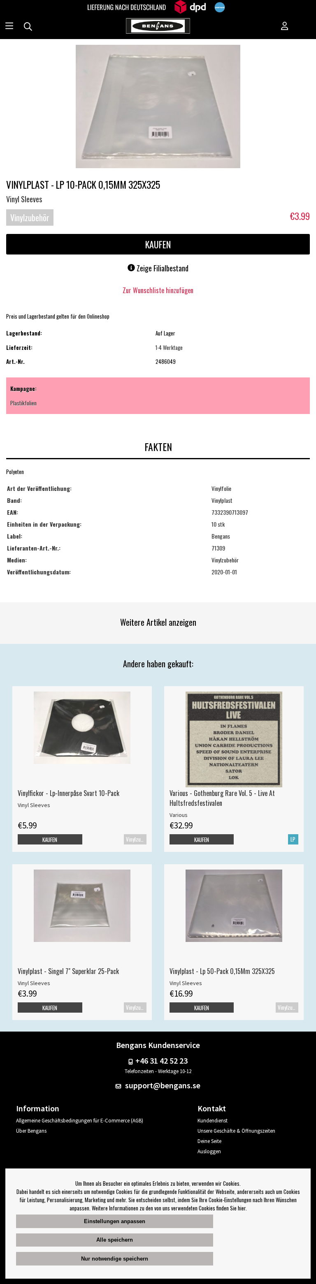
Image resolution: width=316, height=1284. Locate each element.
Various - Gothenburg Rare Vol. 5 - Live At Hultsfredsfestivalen (222, 798)
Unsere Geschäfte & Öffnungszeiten (236, 1130)
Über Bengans (31, 1130)
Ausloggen (209, 1151)
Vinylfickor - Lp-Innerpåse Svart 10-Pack (68, 793)
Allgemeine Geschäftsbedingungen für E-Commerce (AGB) (79, 1120)
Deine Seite (209, 1141)
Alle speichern (114, 1240)
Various (179, 815)
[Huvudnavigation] (9, 26)
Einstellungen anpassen (114, 1221)
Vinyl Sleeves (24, 199)
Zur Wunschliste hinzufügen (158, 290)
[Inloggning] (284, 27)
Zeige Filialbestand (161, 268)
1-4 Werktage (169, 347)
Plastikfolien (23, 403)
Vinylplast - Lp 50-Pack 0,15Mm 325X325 (222, 971)
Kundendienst (213, 1120)
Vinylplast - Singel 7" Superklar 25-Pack (68, 971)
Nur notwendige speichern (114, 1259)
